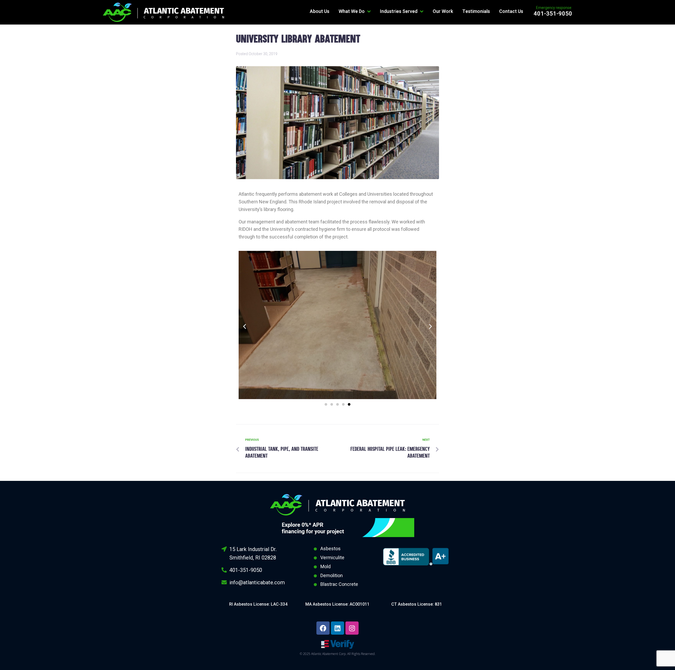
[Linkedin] (337, 628)
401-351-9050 (553, 13)
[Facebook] (323, 628)
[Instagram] (352, 628)
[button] (326, 404)
